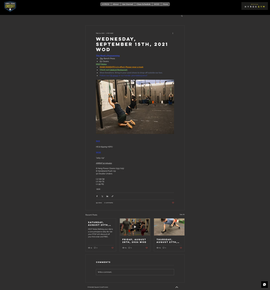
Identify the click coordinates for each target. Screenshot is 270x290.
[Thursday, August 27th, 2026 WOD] (169, 226)
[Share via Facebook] (97, 196)
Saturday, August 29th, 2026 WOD (98, 223)
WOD (98, 189)
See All (182, 214)
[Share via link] (112, 196)
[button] (116, 4)
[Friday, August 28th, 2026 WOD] (135, 226)
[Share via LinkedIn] (107, 196)
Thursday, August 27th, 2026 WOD (167, 240)
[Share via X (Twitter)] (102, 196)
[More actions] (172, 33)
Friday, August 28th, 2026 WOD (134, 240)
